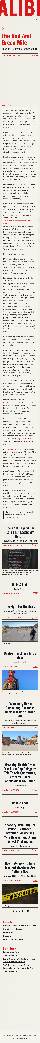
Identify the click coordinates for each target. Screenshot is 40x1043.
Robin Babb (5, 727)
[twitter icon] (11, 105)
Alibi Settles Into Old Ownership (13, 929)
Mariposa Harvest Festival (11, 952)
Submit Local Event (29, 1036)
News (4, 28)
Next (28, 911)
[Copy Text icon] (14, 105)
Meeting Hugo (7, 936)
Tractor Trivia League (10, 955)
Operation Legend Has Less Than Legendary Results (20, 925)
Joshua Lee (5, 593)
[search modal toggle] (36, 19)
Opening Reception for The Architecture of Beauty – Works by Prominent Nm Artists (19, 960)
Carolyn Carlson (7, 666)
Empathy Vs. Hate (8, 932)
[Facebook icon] (8, 105)
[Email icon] (17, 105)
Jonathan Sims (6, 618)
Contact (18, 1036)
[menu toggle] (3, 19)
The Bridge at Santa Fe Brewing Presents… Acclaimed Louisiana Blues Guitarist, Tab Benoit (18, 966)
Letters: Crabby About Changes (13, 939)
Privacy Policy (8, 1036)
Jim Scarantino (6, 55)
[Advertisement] (20, 80)
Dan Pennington (7, 545)
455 (23, 911)
